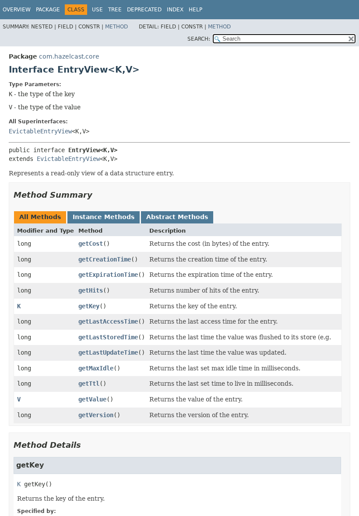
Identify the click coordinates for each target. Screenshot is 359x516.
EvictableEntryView (40, 131)
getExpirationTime (108, 274)
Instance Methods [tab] (103, 216)
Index (175, 10)
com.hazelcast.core (69, 56)
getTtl (88, 383)
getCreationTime (104, 259)
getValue (92, 399)
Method (116, 27)
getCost (90, 243)
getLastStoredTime (108, 337)
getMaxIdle (95, 368)
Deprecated (144, 10)
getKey (88, 306)
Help (195, 10)
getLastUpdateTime (108, 352)
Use (97, 10)
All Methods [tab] (40, 216)
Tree (115, 10)
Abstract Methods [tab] (177, 216)
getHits (90, 290)
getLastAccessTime (108, 321)
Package (48, 10)
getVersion (95, 414)
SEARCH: (198, 39)
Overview (17, 10)
